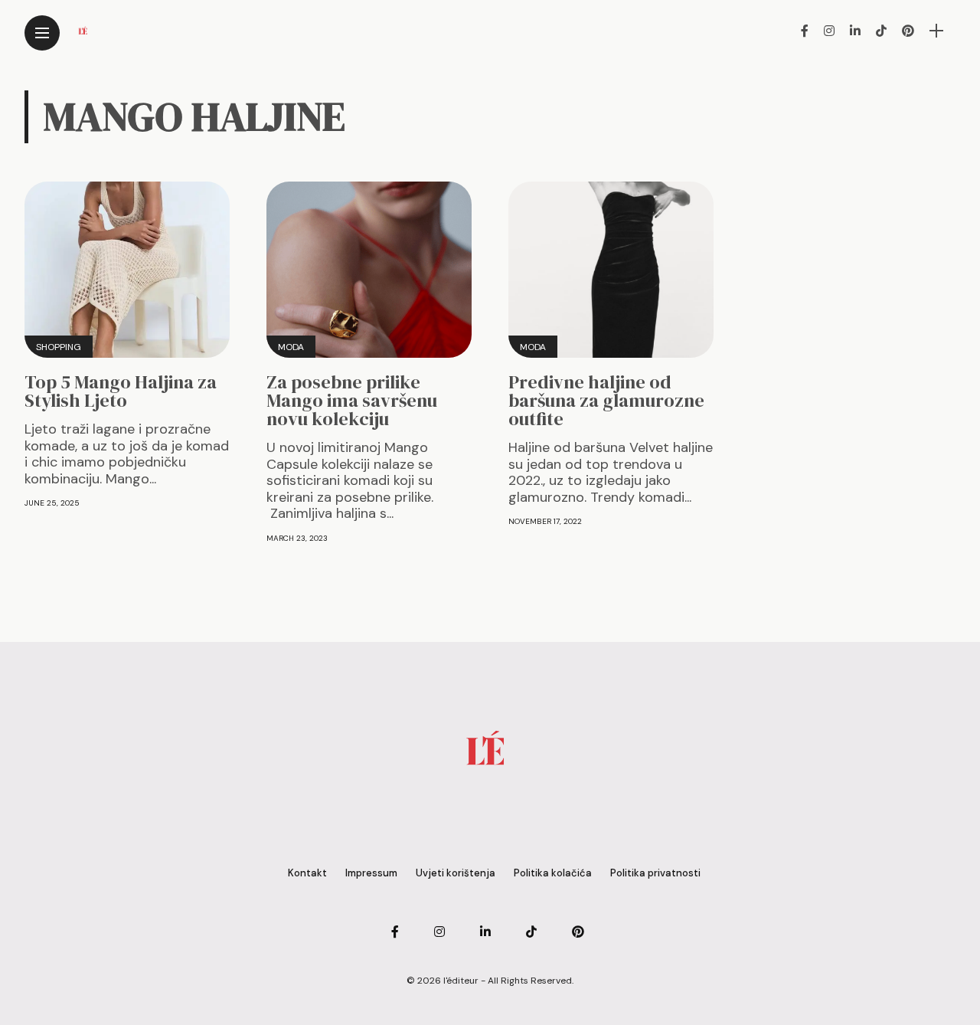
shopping (58, 347)
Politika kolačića (553, 872)
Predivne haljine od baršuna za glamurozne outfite (606, 400)
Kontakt (307, 872)
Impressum (371, 872)
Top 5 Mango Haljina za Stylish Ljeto (120, 391)
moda (291, 347)
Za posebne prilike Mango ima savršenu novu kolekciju (351, 400)
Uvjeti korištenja (455, 872)
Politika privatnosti (655, 872)
